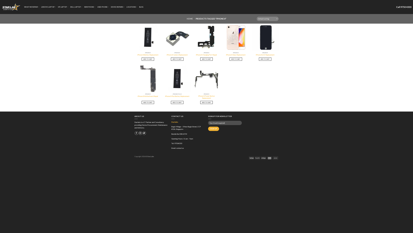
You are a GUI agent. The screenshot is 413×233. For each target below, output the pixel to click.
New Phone (89, 7)
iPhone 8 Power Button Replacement (206, 97)
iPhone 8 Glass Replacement (236, 55)
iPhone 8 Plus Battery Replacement (177, 96)
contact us (180, 148)
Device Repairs (117, 7)
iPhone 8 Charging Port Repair (206, 55)
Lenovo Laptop (48, 7)
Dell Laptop (75, 7)
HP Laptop (62, 7)
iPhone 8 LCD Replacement (265, 55)
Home (190, 19)
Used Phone (102, 7)
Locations (131, 7)
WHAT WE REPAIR (31, 7)
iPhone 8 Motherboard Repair (148, 96)
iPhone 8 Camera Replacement (177, 55)
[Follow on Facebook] (136, 133)
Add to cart (148, 59)
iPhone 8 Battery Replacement (147, 55)
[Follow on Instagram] (140, 133)
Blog (141, 7)
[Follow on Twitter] (144, 133)
